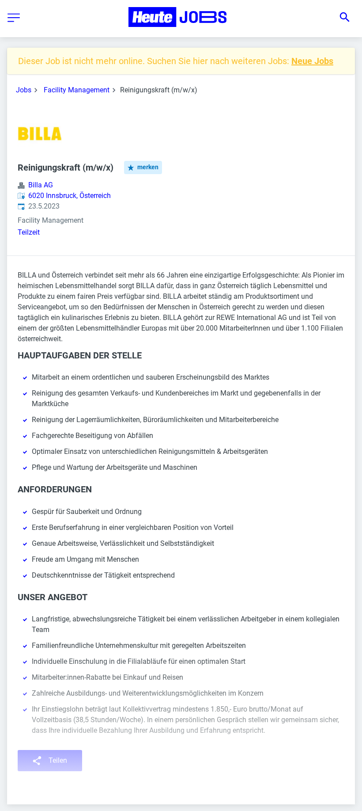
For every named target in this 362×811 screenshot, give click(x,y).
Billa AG (40, 185)
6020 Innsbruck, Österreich (69, 195)
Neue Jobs (312, 61)
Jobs (23, 90)
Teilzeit (29, 232)
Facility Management (76, 90)
